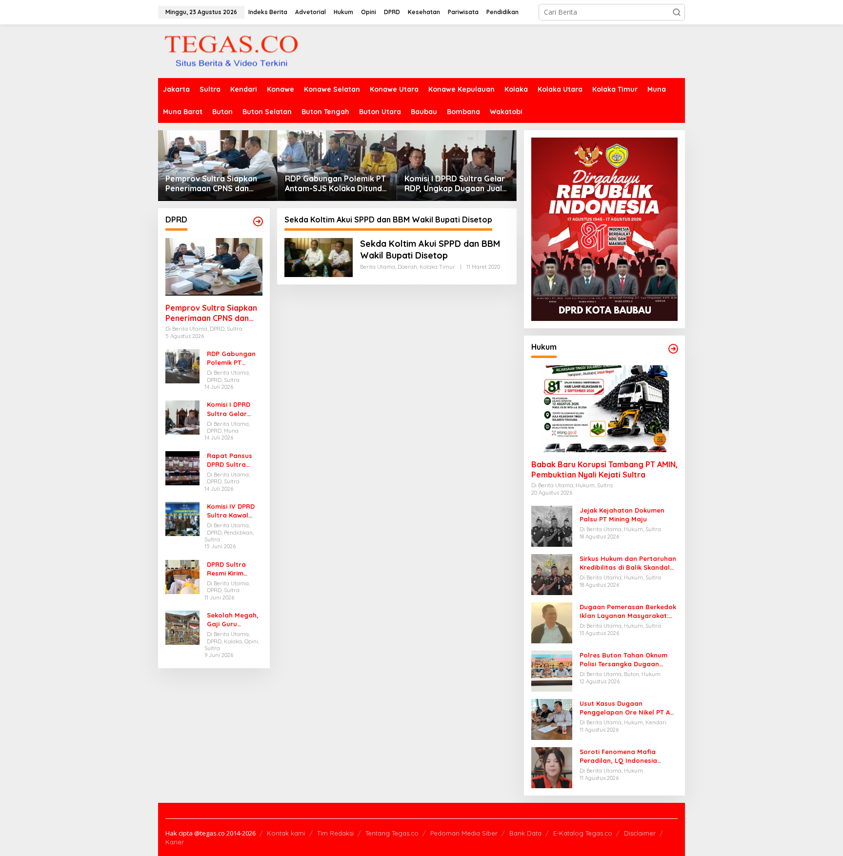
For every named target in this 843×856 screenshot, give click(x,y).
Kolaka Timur (437, 266)
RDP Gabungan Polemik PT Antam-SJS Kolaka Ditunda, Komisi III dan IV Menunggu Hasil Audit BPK (337, 184)
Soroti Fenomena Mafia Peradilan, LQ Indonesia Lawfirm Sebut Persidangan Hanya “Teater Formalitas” (624, 756)
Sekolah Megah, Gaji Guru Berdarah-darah (234, 619)
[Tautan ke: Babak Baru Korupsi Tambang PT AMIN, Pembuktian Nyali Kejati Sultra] (604, 408)
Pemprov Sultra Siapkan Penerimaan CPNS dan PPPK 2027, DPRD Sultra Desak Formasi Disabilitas (214, 184)
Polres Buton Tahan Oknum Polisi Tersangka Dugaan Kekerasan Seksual (623, 659)
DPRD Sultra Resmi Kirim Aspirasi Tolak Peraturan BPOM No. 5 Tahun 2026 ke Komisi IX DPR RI (234, 568)
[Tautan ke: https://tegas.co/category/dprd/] (258, 221)
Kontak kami (286, 833)
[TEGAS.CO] (231, 50)
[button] (676, 12)
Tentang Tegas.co (392, 833)
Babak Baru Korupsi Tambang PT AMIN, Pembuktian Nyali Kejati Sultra (604, 469)
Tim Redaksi (335, 833)
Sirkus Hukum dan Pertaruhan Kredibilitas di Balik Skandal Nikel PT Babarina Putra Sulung (628, 563)
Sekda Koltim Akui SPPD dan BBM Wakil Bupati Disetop (430, 249)
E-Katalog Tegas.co (582, 833)
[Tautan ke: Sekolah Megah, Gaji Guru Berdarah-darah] (182, 627)
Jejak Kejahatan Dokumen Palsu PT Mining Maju (622, 514)
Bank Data (525, 833)
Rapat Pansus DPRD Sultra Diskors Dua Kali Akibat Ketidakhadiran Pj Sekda (233, 460)
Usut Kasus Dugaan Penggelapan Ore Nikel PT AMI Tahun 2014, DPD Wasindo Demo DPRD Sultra (628, 708)
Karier (174, 842)
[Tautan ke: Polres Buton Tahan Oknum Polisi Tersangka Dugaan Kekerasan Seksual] (551, 670)
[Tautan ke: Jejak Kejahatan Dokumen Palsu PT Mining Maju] (551, 525)
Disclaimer (640, 833)
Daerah (407, 266)
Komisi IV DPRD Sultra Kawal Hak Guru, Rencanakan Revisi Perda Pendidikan (231, 510)
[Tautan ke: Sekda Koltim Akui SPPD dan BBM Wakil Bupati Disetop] (318, 256)
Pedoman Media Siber (464, 833)
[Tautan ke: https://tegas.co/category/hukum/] (673, 349)
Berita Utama (377, 266)
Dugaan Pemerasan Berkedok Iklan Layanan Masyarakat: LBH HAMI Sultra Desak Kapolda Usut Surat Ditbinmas (628, 611)
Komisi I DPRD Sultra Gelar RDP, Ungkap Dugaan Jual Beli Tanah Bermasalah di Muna (454, 184)
